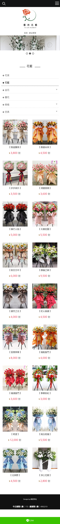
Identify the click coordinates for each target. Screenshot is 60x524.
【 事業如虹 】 (45, 393)
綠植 (7, 104)
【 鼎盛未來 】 (45, 147)
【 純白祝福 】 (45, 434)
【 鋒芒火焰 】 (15, 229)
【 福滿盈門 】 (15, 393)
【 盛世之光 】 (15, 311)
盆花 (7, 90)
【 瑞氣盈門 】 (45, 352)
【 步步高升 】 (15, 188)
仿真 (7, 111)
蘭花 (7, 97)
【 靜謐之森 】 (45, 270)
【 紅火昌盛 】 (45, 311)
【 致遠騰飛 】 (15, 147)
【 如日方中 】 (15, 270)
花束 (7, 75)
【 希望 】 (15, 434)
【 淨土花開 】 (45, 475)
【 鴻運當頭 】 (45, 188)
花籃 (7, 82)
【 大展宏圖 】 (45, 229)
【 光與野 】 (15, 475)
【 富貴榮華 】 (15, 352)
